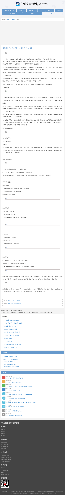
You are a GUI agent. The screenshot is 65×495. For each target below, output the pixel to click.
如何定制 (53, 491)
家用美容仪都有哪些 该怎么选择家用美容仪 (15, 398)
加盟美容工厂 (32, 10)
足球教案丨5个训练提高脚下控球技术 (14, 411)
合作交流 (50, 10)
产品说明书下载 (4, 470)
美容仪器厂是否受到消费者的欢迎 (13, 382)
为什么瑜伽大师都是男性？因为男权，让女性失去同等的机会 (19, 394)
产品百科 (3, 468)
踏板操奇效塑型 (8, 338)
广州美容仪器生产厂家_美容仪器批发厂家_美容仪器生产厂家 (32, 4)
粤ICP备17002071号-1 (50, 493)
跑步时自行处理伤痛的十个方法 (12, 390)
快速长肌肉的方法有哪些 (14, 300)
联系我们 (3, 431)
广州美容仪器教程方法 (6, 461)
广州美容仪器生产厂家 (9, 10)
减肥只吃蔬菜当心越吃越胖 (11, 329)
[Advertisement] (32, 33)
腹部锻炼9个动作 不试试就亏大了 (16, 303)
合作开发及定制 (4, 444)
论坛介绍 (3, 429)
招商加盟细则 (4, 442)
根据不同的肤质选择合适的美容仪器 (13, 415)
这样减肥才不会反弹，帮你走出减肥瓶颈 (14, 407)
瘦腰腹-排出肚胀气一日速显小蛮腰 (12, 344)
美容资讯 (41, 10)
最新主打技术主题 (5, 474)
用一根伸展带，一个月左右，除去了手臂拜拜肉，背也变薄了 (19, 386)
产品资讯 (13, 19)
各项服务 (11, 493)
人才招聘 (3, 433)
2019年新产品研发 (5, 446)
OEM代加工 (12, 13)
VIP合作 (33, 13)
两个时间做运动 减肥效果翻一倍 (12, 332)
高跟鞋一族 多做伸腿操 (10, 326)
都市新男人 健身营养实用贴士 (11, 335)
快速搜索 (53, 13)
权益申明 (3, 436)
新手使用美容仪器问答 (6, 459)
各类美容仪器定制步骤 (6, 457)
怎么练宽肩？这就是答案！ (11, 347)
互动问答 (59, 10)
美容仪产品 (21, 10)
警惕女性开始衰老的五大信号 (11, 320)
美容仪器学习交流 (5, 455)
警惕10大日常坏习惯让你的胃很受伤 (13, 323)
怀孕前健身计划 (8, 341)
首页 (8, 19)
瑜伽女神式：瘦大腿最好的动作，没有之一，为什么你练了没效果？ (20, 402)
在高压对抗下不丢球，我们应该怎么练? (14, 378)
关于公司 (3, 472)
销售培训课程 (4, 448)
